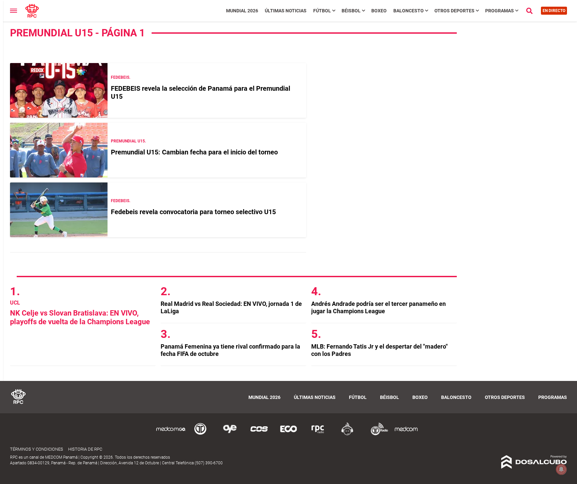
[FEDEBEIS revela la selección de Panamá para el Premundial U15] (59, 90)
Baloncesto (408, 10)
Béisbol (351, 10)
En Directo (554, 10)
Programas (499, 10)
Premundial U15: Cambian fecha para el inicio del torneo (194, 152)
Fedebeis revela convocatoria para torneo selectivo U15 (193, 212)
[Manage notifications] (561, 469)
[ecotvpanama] (288, 434)
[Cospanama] (259, 434)
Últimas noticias (286, 10)
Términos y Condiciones (36, 449)
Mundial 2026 (242, 10)
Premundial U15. (128, 141)
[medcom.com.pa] (406, 434)
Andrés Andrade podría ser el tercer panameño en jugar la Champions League (378, 307)
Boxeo (379, 10)
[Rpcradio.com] (318, 434)
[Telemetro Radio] (376, 434)
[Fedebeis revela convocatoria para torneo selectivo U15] (59, 209)
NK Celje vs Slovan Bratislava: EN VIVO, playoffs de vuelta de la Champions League (80, 317)
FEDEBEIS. (120, 77)
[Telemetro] (200, 434)
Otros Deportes (454, 10)
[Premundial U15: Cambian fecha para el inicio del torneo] (59, 150)
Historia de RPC (85, 449)
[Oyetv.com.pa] (229, 434)
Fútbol (322, 10)
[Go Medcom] (171, 434)
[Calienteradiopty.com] (347, 434)
